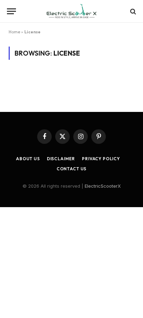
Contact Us (71, 168)
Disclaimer (61, 158)
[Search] (132, 11)
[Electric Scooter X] (71, 11)
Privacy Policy (101, 158)
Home (14, 31)
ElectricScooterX (103, 186)
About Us (28, 158)
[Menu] (11, 11)
